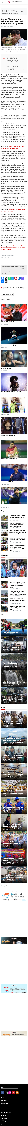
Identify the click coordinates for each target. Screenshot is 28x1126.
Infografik (4, 886)
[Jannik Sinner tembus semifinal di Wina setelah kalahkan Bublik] (14, 495)
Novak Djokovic (7, 291)
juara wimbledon (7, 294)
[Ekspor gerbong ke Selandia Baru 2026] (14, 913)
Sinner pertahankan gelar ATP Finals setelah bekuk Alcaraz (12, 434)
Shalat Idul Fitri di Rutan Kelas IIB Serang (12, 700)
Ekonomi (3, 1115)
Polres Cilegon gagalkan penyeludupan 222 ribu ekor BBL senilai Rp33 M (13, 860)
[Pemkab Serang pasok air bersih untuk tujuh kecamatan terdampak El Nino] (4, 548)
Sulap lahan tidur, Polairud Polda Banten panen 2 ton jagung (13, 809)
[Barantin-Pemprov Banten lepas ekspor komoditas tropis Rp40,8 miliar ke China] (4, 584)
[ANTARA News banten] (15, 2)
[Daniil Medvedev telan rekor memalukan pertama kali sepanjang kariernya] (14, 335)
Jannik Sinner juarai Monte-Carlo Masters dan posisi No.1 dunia (14, 320)
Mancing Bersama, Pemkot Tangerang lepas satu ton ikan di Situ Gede (17, 517)
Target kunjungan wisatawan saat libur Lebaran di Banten (11, 665)
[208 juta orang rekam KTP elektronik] (14, 1007)
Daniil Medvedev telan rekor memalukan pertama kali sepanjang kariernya (14, 344)
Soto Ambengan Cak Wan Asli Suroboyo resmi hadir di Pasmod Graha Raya (17, 532)
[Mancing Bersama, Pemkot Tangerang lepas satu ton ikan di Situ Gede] (4, 518)
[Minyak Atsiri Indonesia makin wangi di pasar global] (14, 1054)
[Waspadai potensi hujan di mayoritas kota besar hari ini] (4, 540)
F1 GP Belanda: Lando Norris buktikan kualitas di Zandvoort (14, 979)
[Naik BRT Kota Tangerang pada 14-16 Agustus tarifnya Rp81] (4, 608)
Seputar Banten (6, 1112)
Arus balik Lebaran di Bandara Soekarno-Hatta (12, 648)
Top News (4, 555)
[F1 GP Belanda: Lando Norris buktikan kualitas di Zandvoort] (14, 960)
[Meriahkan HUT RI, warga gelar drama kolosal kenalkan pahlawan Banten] (4, 593)
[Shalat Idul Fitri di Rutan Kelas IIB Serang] (14, 695)
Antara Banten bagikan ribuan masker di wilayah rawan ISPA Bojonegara (12, 826)
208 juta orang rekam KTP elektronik (13, 1027)
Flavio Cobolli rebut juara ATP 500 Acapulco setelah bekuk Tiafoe (11, 390)
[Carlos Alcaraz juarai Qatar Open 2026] (13, 404)
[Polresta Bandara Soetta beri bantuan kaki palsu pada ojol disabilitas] (4, 525)
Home (6, 10)
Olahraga (12, 10)
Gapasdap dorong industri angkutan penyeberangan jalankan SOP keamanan (13, 774)
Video (3, 707)
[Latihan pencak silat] (14, 627)
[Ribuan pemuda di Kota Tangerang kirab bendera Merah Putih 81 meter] (4, 601)
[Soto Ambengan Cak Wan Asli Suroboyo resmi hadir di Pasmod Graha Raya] (4, 533)
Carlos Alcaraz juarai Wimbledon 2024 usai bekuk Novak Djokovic (12, 12)
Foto (2, 614)
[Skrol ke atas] (25, 1119)
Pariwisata (4, 1118)
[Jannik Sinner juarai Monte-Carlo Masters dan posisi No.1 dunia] (14, 312)
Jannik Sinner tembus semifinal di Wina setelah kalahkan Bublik (13, 504)
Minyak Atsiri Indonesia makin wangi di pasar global (13, 1074)
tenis (15, 291)
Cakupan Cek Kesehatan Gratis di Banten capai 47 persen (13, 723)
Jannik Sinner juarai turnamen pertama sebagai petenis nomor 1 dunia (13, 247)
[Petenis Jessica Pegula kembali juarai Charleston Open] (14, 358)
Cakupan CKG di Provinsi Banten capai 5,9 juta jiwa (13, 576)
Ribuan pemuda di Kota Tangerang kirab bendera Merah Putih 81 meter (16, 600)
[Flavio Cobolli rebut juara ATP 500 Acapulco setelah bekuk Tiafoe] (14, 382)
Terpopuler (5, 511)
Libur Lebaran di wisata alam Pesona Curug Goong (14, 683)
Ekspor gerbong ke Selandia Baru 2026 (14, 932)
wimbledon (19, 287)
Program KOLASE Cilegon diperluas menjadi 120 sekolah (13, 843)
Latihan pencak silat (11, 632)
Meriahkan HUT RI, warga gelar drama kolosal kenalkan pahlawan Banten (17, 593)
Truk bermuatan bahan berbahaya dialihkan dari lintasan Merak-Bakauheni (13, 740)
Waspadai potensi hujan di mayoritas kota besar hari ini (17, 539)
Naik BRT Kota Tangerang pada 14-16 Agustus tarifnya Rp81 (17, 608)
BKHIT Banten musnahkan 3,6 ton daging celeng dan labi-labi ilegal (13, 877)
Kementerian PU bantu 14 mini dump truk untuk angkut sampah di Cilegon (13, 792)
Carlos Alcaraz (9, 287)
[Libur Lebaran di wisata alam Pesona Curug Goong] (14, 678)
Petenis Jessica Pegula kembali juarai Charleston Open (13, 367)
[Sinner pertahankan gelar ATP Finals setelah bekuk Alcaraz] (14, 425)
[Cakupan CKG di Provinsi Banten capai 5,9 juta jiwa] (14, 568)
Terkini (3, 1098)
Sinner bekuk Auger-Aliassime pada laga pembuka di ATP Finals (14, 481)
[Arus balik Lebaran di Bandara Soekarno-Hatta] (14, 644)
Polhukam (4, 1125)
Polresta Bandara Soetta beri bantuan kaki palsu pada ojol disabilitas (16, 524)
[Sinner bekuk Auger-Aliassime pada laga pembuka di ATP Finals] (14, 472)
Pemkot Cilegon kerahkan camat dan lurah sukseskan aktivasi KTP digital (13, 757)
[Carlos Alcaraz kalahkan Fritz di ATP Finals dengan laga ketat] (14, 449)
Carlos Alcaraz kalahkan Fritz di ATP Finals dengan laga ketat (12, 457)
